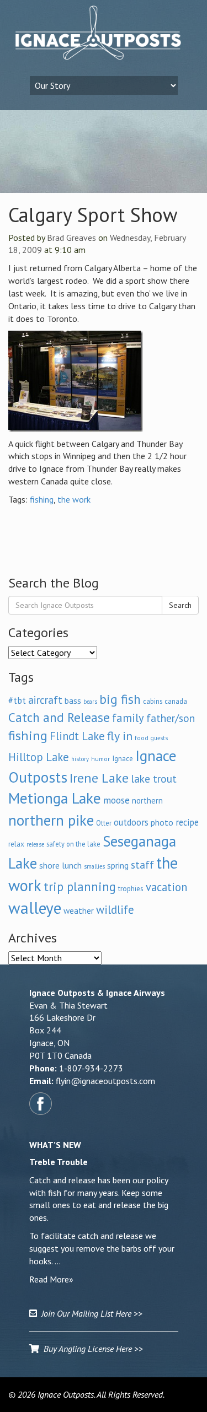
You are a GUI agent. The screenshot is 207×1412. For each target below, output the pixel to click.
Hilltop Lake (38, 757)
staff (142, 864)
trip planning (80, 886)
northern (147, 800)
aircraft (45, 700)
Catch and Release (59, 717)
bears (90, 701)
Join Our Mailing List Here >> (89, 1313)
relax (16, 844)
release (35, 844)
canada (175, 701)
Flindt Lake (77, 736)
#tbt (17, 700)
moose (116, 800)
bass (73, 700)
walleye (34, 907)
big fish (120, 699)
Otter (104, 822)
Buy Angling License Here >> (91, 1348)
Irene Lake (99, 777)
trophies (131, 888)
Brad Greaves (71, 237)
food (141, 738)
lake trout (154, 778)
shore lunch (60, 865)
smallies (94, 866)
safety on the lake (73, 843)
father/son (170, 718)
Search (180, 605)
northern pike (51, 820)
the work (74, 499)
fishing (42, 499)
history (80, 759)
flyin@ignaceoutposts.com (105, 1080)
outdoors (131, 822)
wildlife (115, 909)
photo (162, 822)
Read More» (51, 1279)
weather (78, 910)
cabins (152, 701)
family (128, 717)
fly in (119, 735)
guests (159, 738)
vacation (166, 887)
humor (100, 758)
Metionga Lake (54, 798)
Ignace (122, 758)
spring (118, 865)
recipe (187, 822)
